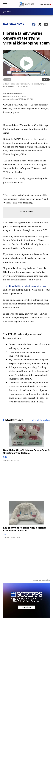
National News (13, 24)
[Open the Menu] (4, 4)
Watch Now (45, 4)
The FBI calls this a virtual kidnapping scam (25, 285)
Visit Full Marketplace (41, 420)
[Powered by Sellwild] (46, 580)
